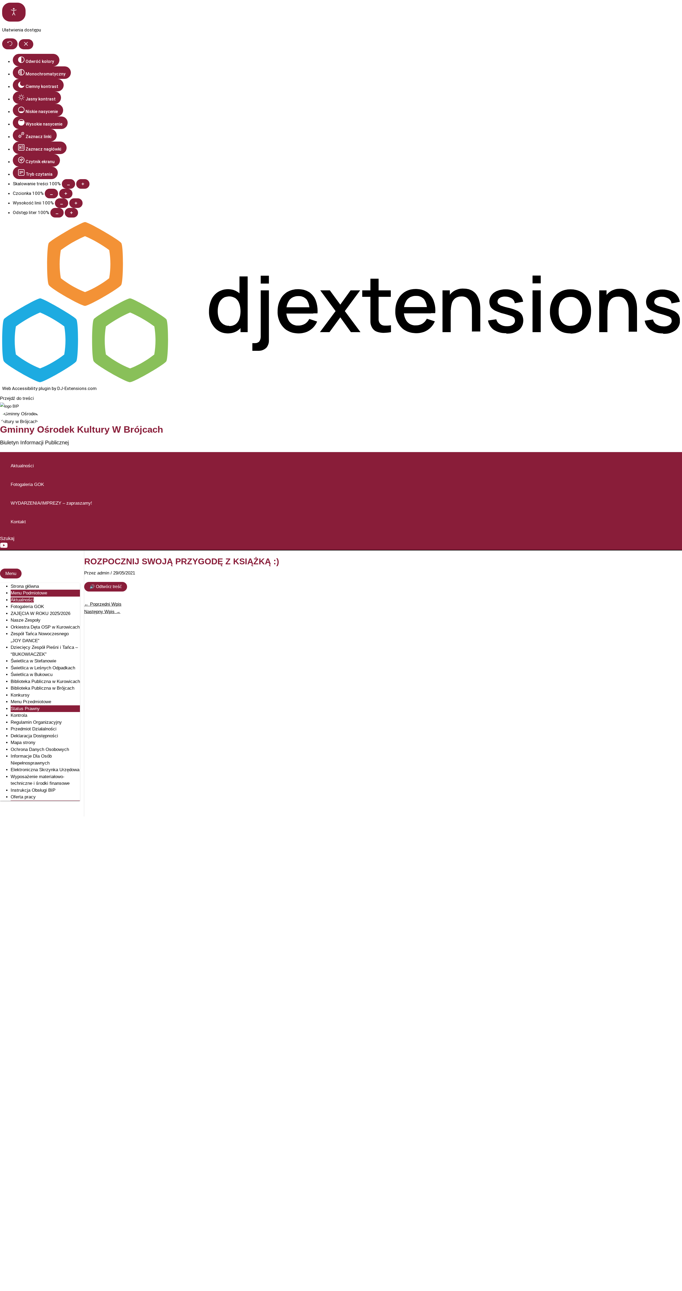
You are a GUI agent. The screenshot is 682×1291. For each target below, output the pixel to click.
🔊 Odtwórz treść (106, 586)
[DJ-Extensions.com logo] (341, 380)
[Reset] (10, 43)
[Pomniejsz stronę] (68, 184)
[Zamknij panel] (26, 44)
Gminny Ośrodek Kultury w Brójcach (81, 429)
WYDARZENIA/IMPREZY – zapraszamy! (51, 503)
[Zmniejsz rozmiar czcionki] (51, 193)
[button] (7, 538)
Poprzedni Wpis (102, 604)
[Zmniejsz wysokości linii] (61, 203)
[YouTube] (4, 547)
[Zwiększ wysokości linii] (76, 203)
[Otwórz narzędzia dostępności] (14, 12)
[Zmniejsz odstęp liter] (57, 213)
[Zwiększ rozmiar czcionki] (65, 193)
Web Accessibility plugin (26, 388)
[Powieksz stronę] (83, 184)
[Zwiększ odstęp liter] (71, 213)
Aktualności (22, 465)
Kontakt (18, 521)
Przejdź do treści (17, 398)
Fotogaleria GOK (27, 484)
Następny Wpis (102, 611)
